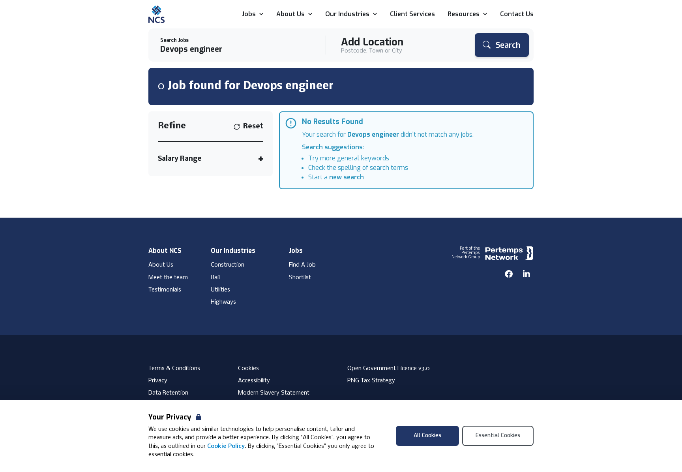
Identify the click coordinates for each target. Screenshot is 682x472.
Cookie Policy (226, 446)
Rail (215, 278)
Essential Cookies (498, 435)
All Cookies (427, 435)
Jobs (249, 14)
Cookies (248, 368)
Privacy (157, 381)
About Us (290, 14)
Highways (223, 302)
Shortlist (300, 278)
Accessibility (254, 381)
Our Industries (347, 14)
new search (346, 177)
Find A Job (302, 265)
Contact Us (517, 14)
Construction (227, 265)
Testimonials (164, 290)
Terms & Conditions (174, 368)
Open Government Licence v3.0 (388, 368)
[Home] (156, 14)
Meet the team (168, 278)
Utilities (220, 290)
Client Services (412, 14)
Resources (464, 14)
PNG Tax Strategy (371, 381)
